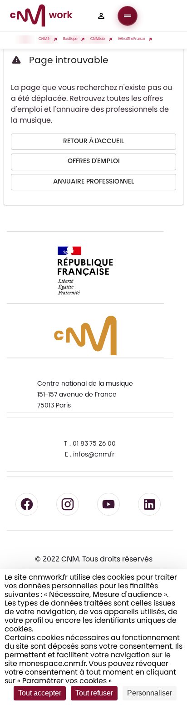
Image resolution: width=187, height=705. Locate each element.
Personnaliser (149, 693)
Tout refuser (94, 693)
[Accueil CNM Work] (41, 16)
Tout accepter (39, 693)
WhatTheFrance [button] (131, 39)
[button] (101, 16)
